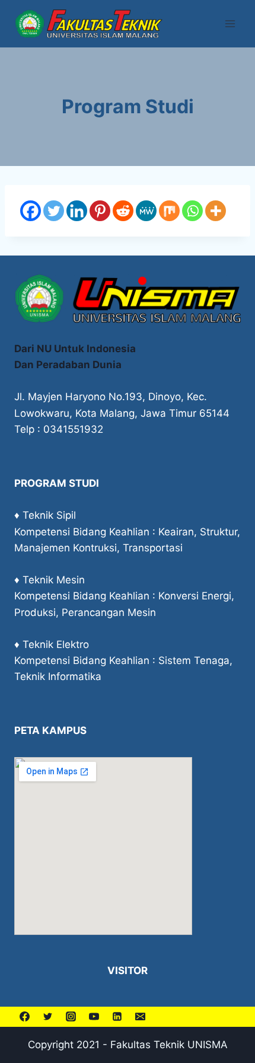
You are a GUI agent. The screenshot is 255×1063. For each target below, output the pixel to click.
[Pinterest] (100, 210)
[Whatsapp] (192, 210)
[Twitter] (53, 210)
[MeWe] (146, 210)
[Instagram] (70, 1017)
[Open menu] (230, 23)
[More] (215, 210)
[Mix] (169, 210)
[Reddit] (123, 210)
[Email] (140, 1017)
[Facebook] (30, 210)
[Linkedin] (76, 210)
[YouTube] (94, 1017)
